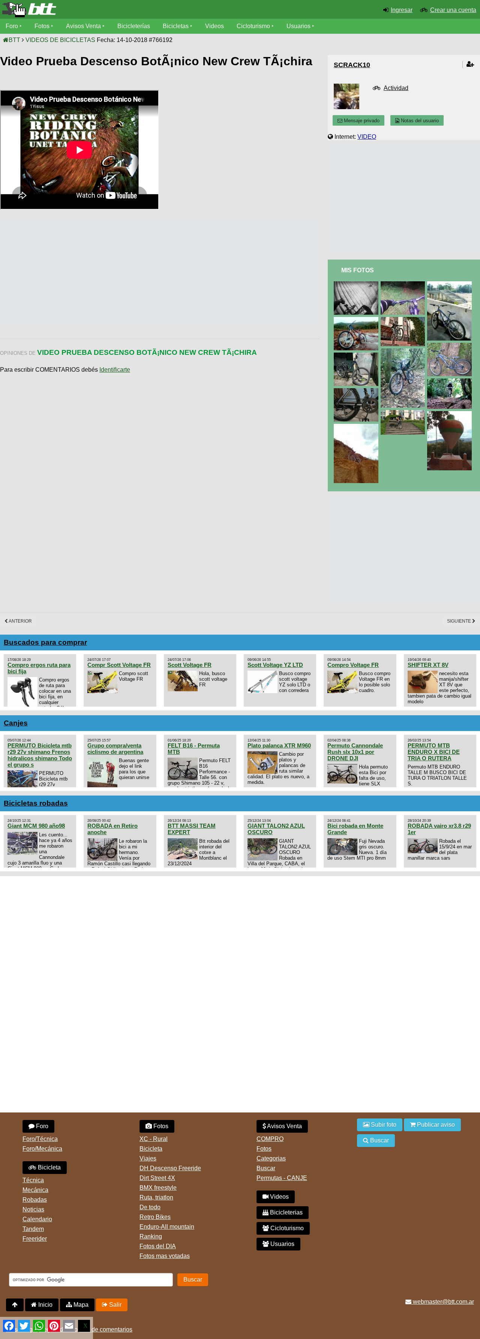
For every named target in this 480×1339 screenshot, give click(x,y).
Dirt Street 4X (157, 1178)
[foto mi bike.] (357, 391)
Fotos (42, 26)
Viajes (148, 1158)
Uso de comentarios (105, 1329)
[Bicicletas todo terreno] (80, 9)
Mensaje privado (361, 120)
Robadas (34, 1199)
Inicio (44, 1304)
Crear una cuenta (453, 10)
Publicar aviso (435, 1124)
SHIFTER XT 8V (428, 665)
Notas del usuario (419, 120)
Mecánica (35, 1190)
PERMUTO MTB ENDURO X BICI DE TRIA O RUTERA (434, 751)
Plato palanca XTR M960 (279, 745)
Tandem (33, 1229)
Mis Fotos (357, 270)
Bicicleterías (133, 26)
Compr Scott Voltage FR (119, 665)
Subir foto (382, 1124)
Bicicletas (176, 26)
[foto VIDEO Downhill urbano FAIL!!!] (357, 320)
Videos (214, 26)
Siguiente (459, 621)
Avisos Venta (83, 26)
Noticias (33, 1209)
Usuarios (298, 26)
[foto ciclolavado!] (357, 356)
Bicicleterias (285, 1212)
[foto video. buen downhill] (450, 381)
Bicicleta (48, 1167)
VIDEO (366, 137)
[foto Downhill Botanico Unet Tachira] (404, 284)
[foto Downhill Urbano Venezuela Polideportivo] (357, 284)
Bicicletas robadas (36, 803)
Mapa (80, 1304)
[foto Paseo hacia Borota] (450, 414)
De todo (150, 1207)
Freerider (34, 1238)
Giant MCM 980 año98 (36, 826)
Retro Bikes (155, 1217)
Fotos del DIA (158, 1246)
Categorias (271, 1158)
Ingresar (401, 10)
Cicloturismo (253, 26)
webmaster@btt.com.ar (442, 1301)
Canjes (16, 723)
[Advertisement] (136, 271)
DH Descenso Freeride (170, 1168)
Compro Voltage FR (353, 665)
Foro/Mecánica (42, 1148)
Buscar (265, 1168)
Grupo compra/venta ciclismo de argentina (115, 748)
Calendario (37, 1219)
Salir (115, 1304)
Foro (12, 26)
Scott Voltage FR (190, 665)
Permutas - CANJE (281, 1178)
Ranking (151, 1236)
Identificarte (114, 369)
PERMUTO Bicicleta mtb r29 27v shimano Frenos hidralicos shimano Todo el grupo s (40, 755)
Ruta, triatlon (156, 1197)
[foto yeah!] (404, 320)
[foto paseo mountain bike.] (357, 427)
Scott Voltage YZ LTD (275, 665)
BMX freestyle (158, 1187)
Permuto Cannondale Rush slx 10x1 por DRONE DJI (355, 751)
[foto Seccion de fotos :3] (450, 346)
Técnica (33, 1180)
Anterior (20, 621)
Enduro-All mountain (167, 1226)
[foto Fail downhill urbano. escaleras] (450, 284)
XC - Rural (154, 1139)
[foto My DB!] (404, 351)
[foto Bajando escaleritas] (404, 413)
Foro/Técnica (40, 1139)
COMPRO (270, 1139)
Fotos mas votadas (165, 1256)
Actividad (396, 88)
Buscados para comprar (45, 642)
